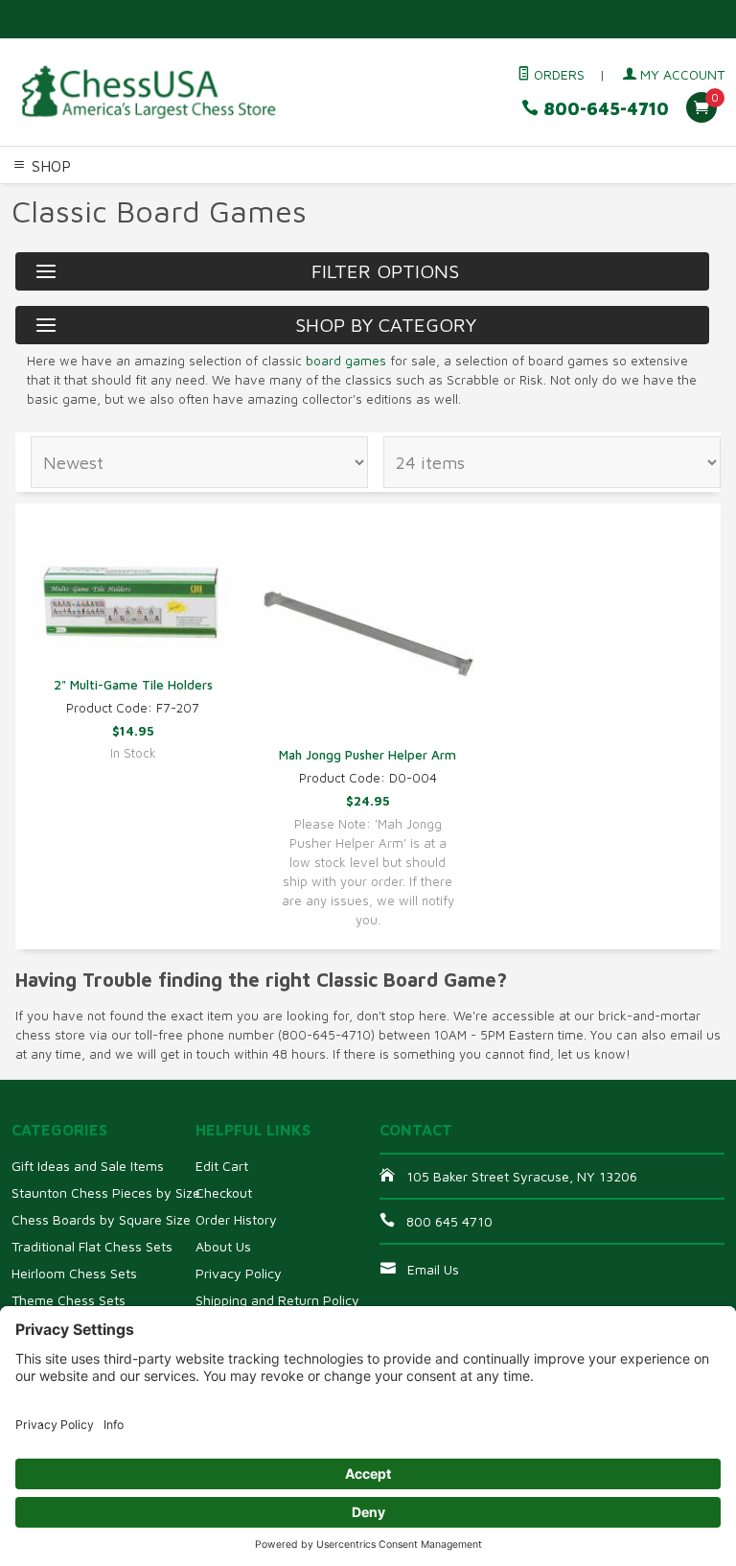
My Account (680, 74)
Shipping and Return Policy (277, 1300)
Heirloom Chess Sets (74, 1273)
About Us (223, 1246)
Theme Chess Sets (69, 1300)
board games (346, 360)
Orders (557, 74)
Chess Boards (330, 196)
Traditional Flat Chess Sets (92, 1246)
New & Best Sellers (247, 219)
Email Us (433, 1269)
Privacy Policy (239, 1273)
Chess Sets (37, 196)
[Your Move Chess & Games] (147, 92)
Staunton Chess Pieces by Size (106, 1192)
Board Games (135, 219)
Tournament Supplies (447, 196)
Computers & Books (587, 196)
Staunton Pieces (131, 196)
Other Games (45, 219)
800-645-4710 (604, 109)
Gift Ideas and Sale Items (88, 1165)
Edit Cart (222, 1165)
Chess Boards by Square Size (101, 1219)
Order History (236, 1219)
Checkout (224, 1192)
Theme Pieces (236, 196)
